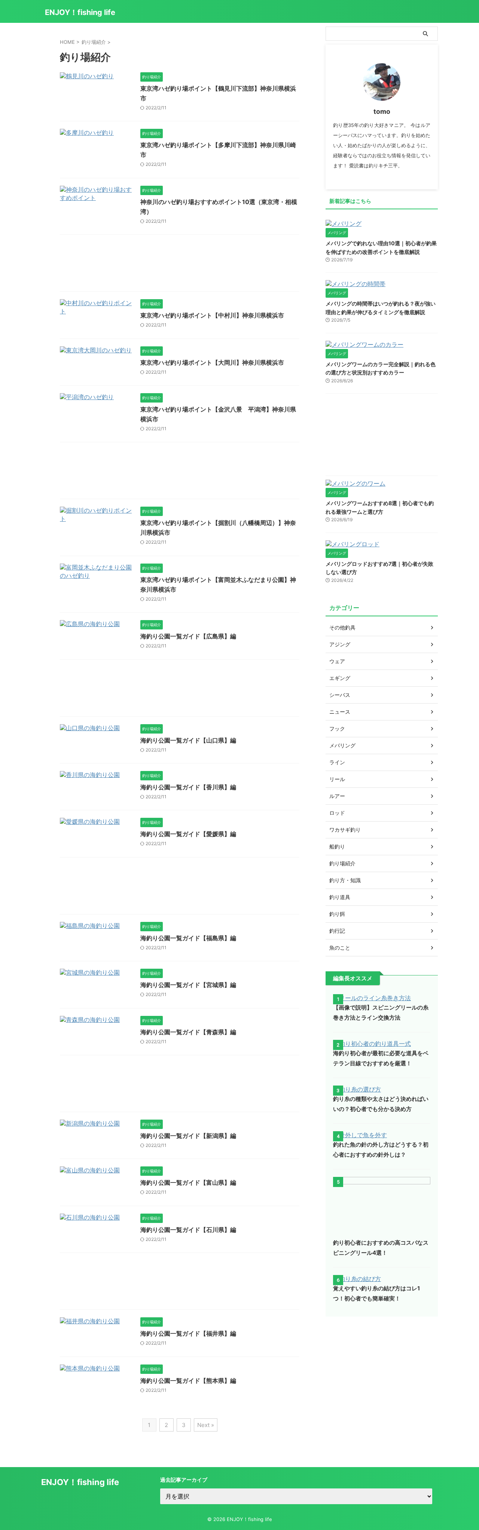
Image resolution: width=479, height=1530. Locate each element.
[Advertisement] (179, 265)
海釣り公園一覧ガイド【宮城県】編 (188, 985)
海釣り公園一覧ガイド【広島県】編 (188, 636)
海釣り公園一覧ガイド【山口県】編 (188, 740)
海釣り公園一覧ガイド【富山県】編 (188, 1182)
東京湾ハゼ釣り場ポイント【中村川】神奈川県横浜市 (212, 315)
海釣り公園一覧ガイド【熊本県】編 (188, 1380)
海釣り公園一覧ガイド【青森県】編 (188, 1032)
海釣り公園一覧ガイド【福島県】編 (188, 938)
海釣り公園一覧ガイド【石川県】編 (188, 1229)
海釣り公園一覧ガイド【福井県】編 (188, 1333)
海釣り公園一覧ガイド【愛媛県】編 (188, 834)
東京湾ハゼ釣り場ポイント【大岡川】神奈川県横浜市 (212, 362)
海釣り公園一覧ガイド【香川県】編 (188, 787)
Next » (205, 1425)
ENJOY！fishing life (80, 12)
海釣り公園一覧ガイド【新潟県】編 (188, 1135)
